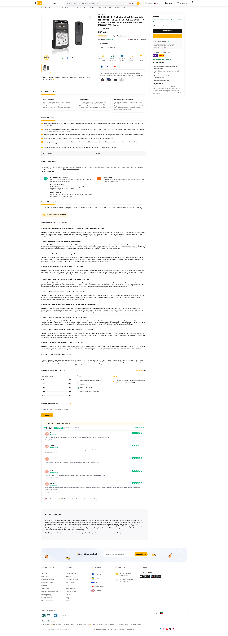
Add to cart (167, 31)
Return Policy (70, 582)
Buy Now (140, 75)
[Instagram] (163, 629)
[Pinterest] (173, 629)
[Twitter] (170, 629)
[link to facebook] (67, 58)
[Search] (138, 3)
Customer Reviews (72, 579)
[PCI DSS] (45, 615)
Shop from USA (45, 624)
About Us (44, 573)
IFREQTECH (101, 14)
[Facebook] (160, 629)
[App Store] (145, 577)
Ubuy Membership (47, 601)
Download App (71, 573)
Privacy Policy (112, 629)
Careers (68, 595)
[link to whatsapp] (62, 58)
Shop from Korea (97, 624)
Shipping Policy (46, 595)
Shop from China (110, 624)
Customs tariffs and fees (49, 592)
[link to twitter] (72, 58)
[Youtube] (167, 629)
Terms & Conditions (100, 629)
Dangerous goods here (71, 169)
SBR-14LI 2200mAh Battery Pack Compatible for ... (114, 8)
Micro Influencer (46, 598)
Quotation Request (47, 579)
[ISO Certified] (59, 615)
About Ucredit (70, 589)
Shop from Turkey (122, 624)
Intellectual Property (48, 582)
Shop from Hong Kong (83, 624)
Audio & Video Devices (63, 8)
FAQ (67, 586)
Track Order (45, 589)
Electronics (52, 8)
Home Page (44, 8)
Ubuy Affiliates (70, 604)
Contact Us (45, 576)
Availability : (102, 39)
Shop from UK (57, 624)
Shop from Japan (69, 624)
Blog (67, 598)
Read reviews (138, 428)
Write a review (47, 415)
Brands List (69, 576)
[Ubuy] (38, 3)
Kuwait (166, 613)
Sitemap (44, 586)
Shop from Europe (136, 624)
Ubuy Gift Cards (71, 592)
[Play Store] (156, 577)
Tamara (68, 601)
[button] (182, 3)
